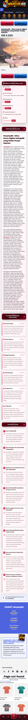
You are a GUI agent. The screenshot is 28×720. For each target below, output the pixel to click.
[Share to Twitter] (4, 671)
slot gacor (6, 237)
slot (11, 301)
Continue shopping (5, 681)
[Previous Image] (1, 52)
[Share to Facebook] (8, 671)
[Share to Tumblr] (26, 671)
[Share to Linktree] (13, 671)
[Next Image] (27, 52)
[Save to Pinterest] (17, 671)
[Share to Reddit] (21, 671)
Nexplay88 (6, 146)
